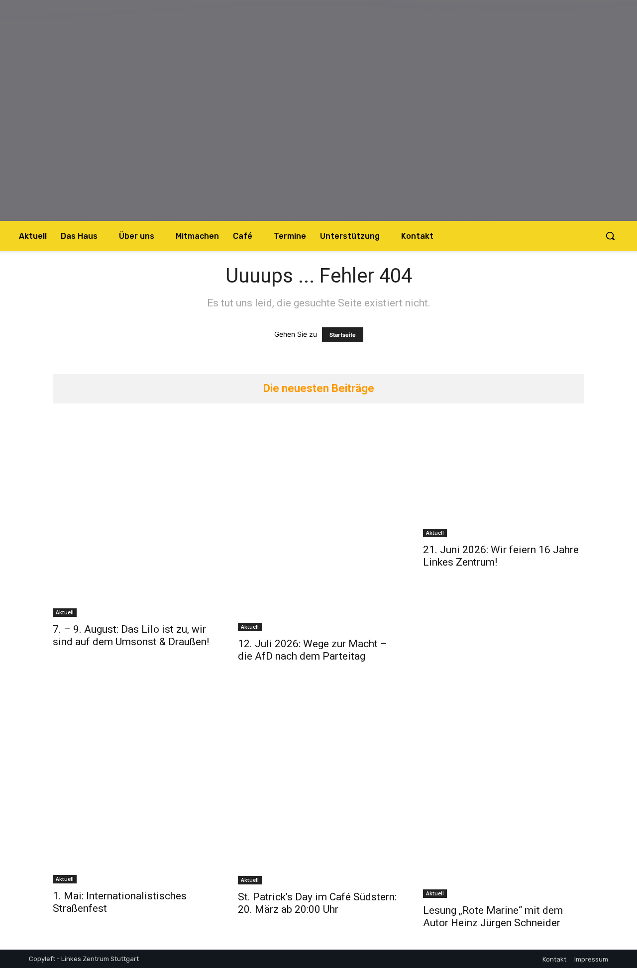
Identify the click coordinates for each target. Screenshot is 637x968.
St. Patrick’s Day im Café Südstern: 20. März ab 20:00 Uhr (317, 903)
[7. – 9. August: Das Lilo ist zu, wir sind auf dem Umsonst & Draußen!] (133, 516)
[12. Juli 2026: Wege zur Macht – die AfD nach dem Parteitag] (318, 523)
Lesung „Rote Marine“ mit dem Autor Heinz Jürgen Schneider (493, 916)
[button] (610, 236)
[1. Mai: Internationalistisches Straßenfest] (133, 783)
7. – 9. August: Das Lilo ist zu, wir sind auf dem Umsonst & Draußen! (131, 635)
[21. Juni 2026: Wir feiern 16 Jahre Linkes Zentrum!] (503, 476)
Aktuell (65, 612)
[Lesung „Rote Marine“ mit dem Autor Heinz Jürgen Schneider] (503, 790)
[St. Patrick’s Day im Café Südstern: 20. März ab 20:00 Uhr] (318, 783)
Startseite (342, 334)
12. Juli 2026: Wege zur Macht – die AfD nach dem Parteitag (312, 650)
